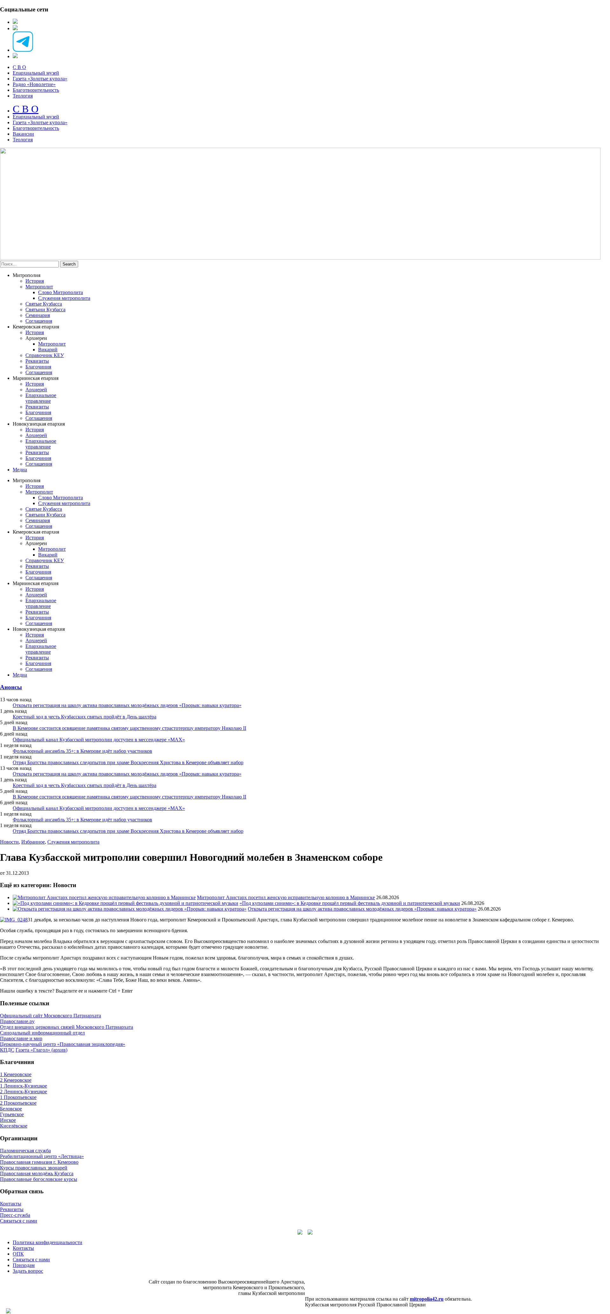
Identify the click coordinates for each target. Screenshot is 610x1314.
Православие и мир (21, 1038)
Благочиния (38, 366)
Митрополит (39, 286)
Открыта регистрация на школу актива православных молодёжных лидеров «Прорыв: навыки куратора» (127, 705)
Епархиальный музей (36, 73)
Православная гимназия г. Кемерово (39, 1162)
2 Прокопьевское (18, 1103)
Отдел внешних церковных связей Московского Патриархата (66, 1027)
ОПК (18, 1254)
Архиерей (36, 389)
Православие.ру (17, 1021)
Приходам (24, 1265)
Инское (8, 1120)
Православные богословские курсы (38, 1179)
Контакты (10, 1203)
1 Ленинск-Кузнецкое (23, 1085)
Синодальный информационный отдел (42, 1032)
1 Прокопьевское (18, 1097)
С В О (19, 67)
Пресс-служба (15, 1215)
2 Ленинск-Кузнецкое (23, 1091)
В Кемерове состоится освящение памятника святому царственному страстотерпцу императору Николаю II (129, 728)
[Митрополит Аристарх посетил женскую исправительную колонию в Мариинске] (104, 897)
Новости (9, 842)
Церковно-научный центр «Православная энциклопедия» (62, 1044)
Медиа (20, 469)
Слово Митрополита (60, 292)
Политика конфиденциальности (47, 1242)
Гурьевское (12, 1114)
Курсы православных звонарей (33, 1167)
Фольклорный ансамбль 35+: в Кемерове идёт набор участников (82, 751)
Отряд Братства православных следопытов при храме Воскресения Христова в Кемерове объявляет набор (128, 762)
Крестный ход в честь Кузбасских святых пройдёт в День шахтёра (84, 716)
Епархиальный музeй (36, 116)
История (34, 281)
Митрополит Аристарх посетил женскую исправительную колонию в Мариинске (286, 897)
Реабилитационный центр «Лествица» (42, 1156)
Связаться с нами (18, 1220)
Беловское (11, 1108)
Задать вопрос (28, 1271)
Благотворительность (36, 90)
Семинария (37, 315)
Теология (23, 95)
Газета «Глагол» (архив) (41, 1050)
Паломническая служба (25, 1150)
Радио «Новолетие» (34, 84)
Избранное (33, 842)
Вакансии (23, 134)
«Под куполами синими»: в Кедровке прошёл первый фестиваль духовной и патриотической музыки (350, 903)
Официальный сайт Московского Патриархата (50, 1015)
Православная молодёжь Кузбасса (36, 1173)
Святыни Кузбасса (45, 309)
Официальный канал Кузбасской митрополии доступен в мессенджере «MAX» (99, 739)
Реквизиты (37, 361)
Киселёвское (13, 1126)
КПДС (7, 1050)
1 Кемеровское (15, 1074)
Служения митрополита (64, 298)
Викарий (48, 349)
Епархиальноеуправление (40, 398)
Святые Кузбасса (43, 304)
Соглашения (38, 321)
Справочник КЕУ (44, 355)
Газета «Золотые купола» (40, 78)
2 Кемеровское (15, 1080)
